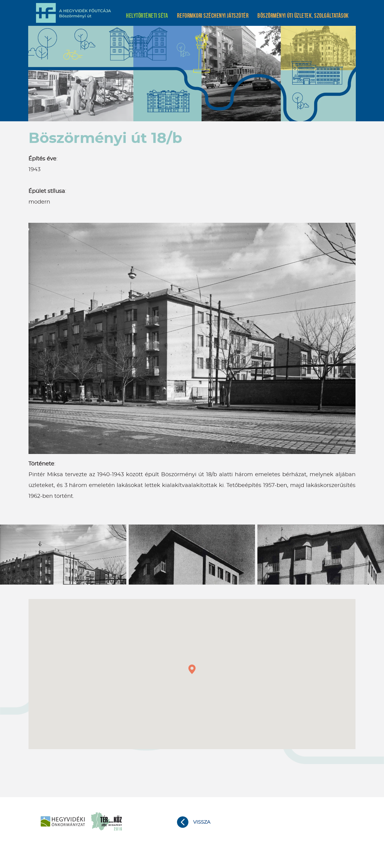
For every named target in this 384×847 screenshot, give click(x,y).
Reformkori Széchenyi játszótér (212, 15)
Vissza (201, 822)
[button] (192, 669)
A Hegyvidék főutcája (73, 13)
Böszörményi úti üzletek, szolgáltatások (303, 15)
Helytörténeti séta (147, 15)
